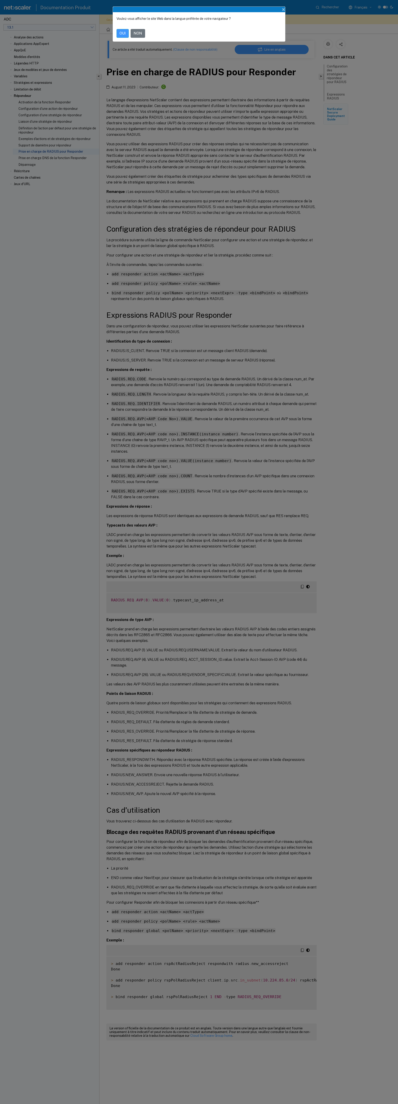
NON (138, 33)
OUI (123, 33)
